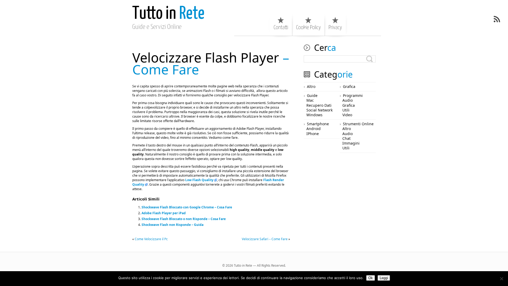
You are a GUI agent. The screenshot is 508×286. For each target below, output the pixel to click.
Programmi (353, 95)
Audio (347, 100)
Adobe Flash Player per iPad (164, 213)
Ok (370, 278)
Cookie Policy (308, 27)
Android (313, 128)
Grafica (349, 86)
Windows (314, 114)
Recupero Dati (319, 105)
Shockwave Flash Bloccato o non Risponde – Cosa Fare (184, 219)
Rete (168, 14)
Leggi (384, 278)
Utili (346, 110)
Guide (312, 95)
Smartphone (318, 123)
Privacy (335, 27)
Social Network (319, 110)
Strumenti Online (358, 123)
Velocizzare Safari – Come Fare (265, 239)
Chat (346, 138)
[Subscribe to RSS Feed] (497, 19)
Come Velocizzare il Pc (151, 239)
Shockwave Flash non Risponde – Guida (172, 224)
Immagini (351, 143)
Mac (310, 100)
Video (347, 114)
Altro (311, 86)
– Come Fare (210, 63)
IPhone (312, 133)
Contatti (281, 27)
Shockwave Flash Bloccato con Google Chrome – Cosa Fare (187, 207)
